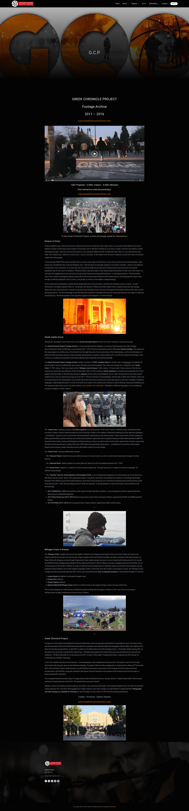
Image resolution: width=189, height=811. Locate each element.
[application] (94, 154)
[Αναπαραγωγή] (46, 180)
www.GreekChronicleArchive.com (94, 120)
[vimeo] (55, 781)
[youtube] (58, 781)
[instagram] (52, 781)
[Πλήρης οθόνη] (142, 180)
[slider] (93, 180)
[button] (94, 154)
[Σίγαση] (140, 180)
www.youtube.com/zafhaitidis (93, 385)
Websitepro (113, 807)
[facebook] (46, 781)
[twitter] (49, 781)
